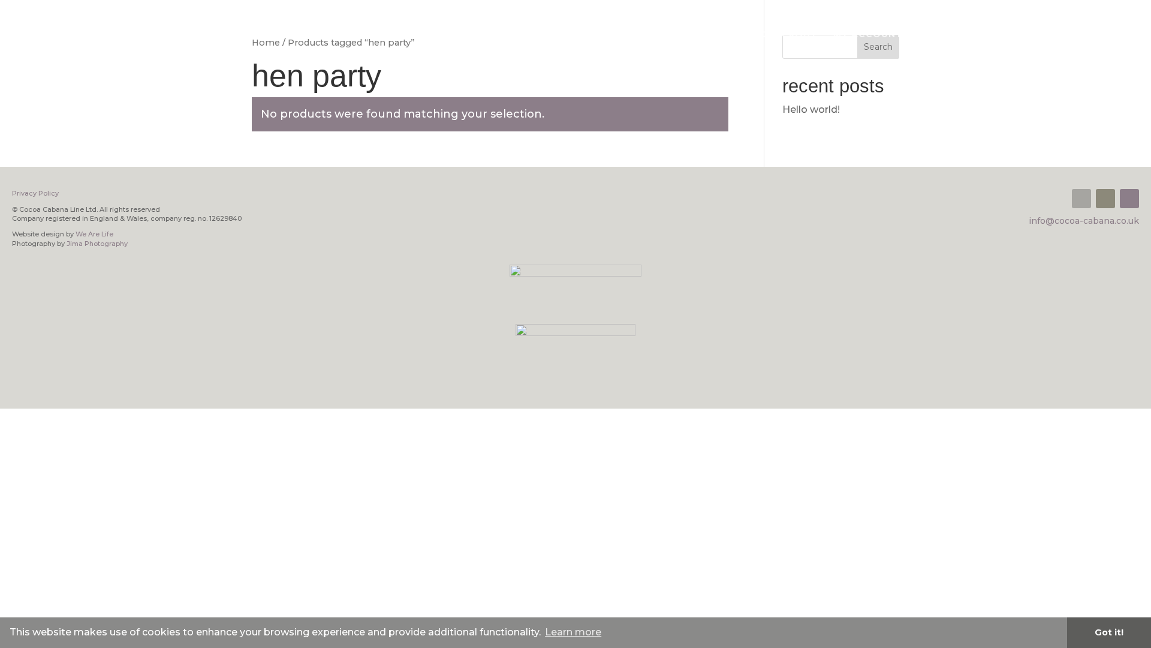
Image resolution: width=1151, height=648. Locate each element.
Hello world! (811, 109)
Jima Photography (97, 243)
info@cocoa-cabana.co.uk (1084, 220)
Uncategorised (1061, 35)
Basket (725, 35)
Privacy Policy (960, 35)
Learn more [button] (573, 632)
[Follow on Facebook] (1105, 198)
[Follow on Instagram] (1129, 198)
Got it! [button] (1109, 632)
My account (868, 35)
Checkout (789, 35)
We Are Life (94, 234)
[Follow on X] (1081, 198)
